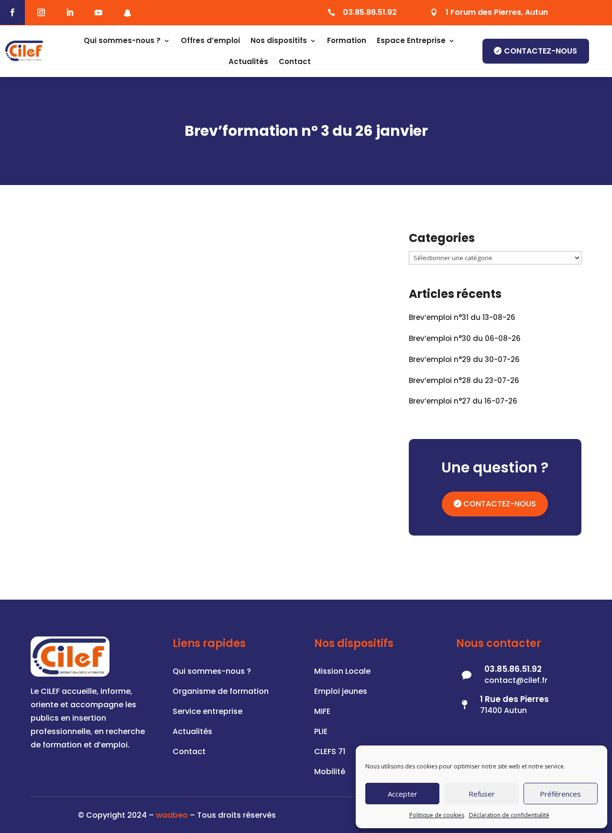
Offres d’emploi (210, 40)
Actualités (248, 61)
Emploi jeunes (340, 692)
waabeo (172, 815)
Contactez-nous (540, 50)
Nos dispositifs (279, 40)
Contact (295, 61)
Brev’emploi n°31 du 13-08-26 (462, 317)
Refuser (482, 794)
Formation (346, 40)
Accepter (402, 794)
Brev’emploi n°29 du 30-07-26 (464, 359)
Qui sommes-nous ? (122, 40)
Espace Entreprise (411, 40)
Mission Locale (342, 672)
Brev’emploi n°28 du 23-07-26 (464, 380)
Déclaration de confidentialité (509, 815)
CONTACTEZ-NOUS (499, 503)
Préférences (560, 794)
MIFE (322, 712)
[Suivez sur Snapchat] (127, 12)
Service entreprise (207, 712)
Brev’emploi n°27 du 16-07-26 (463, 401)
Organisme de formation (221, 692)
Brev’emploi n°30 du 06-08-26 (465, 338)
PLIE (321, 732)
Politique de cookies (436, 815)
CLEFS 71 (329, 752)
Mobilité (329, 772)
